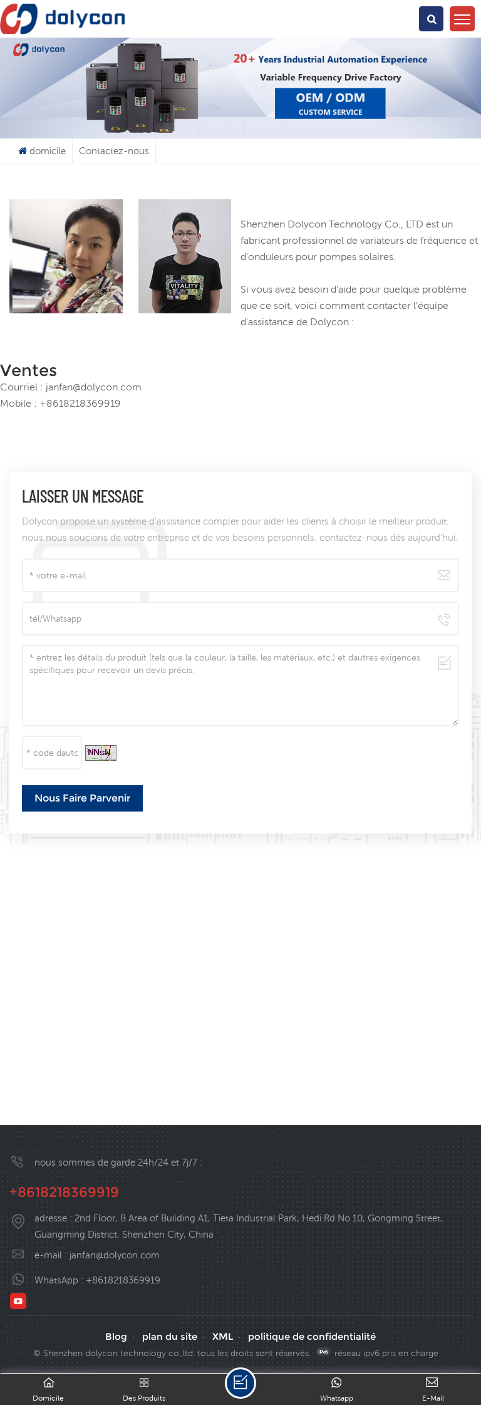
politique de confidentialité (312, 1336)
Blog (116, 1336)
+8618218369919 (64, 1192)
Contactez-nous (114, 150)
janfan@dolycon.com (115, 1255)
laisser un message (240, 1383)
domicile (47, 150)
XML (222, 1336)
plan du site (169, 1336)
